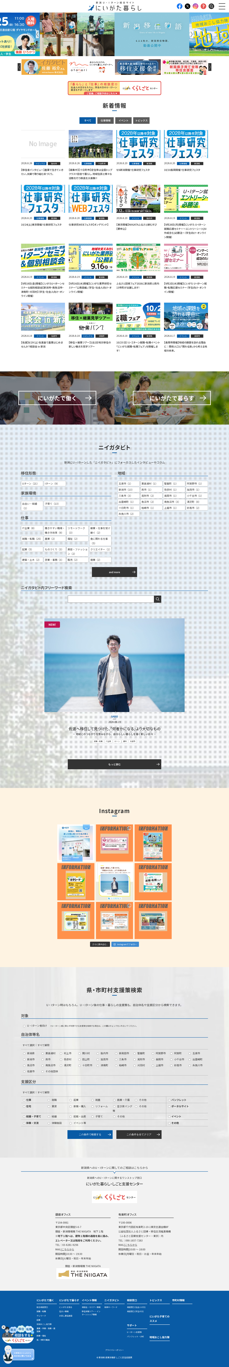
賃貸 (54, 1106)
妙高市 (178, 1065)
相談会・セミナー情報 (91, 1307)
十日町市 (87, 1065)
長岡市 (159, 1059)
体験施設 (56, 1123)
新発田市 (123, 1053)
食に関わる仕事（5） (99, 541)
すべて (87, 120)
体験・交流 (32, 1123)
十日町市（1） (127, 508)
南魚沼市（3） (172, 502)
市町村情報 (178, 1300)
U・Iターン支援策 (134, 1332)
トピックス (141, 120)
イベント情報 (89, 1300)
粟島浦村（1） (149, 483)
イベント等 (79, 1123)
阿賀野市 (160, 1053)
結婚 (54, 1116)
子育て (99, 1116)
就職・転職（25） (32, 539)
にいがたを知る (65, 1307)
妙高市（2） (194, 508)
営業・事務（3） (54, 560)
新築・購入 (79, 1106)
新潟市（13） (126, 489)
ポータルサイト (180, 1106)
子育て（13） (52, 503)
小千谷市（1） (195, 496)
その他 (142, 1100)
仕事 (28, 1100)
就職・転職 (98, 741)
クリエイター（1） (100, 549)
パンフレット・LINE (135, 1336)
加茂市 (104, 1059)
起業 (76, 1100)
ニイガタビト (111, 1300)
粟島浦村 (50, 1053)
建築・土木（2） (31, 560)
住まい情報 (64, 1311)
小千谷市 (179, 1059)
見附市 (141, 1059)
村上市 (67, 1053)
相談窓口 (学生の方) (135, 1311)
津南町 (104, 1065)
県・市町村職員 (43, 1339)
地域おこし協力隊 (44, 1324)
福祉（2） (73, 539)
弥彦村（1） (171, 489)
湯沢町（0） (194, 502)
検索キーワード (110, 1307)
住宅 (28, 1106)
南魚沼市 (50, 1065)
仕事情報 (106, 120)
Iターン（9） (52, 483)
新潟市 (30, 1059)
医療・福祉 (41, 1335)
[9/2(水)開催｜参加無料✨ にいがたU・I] (114, 843)
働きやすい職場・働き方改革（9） (55, 530)
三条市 (122, 1059)
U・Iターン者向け (36, 1025)
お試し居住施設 (65, 1315)
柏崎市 (122, 1065)
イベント (124, 120)
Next (191, 34)
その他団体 (51, 1071)
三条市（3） (126, 496)
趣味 (125, 741)
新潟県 (30, 1053)
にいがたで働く (45, 1300)
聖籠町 (141, 1053)
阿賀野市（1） (195, 483)
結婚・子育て (33, 1116)
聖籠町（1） (171, 483)
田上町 (86, 1059)
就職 (54, 1100)
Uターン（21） (30, 483)
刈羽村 (141, 1065)
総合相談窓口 (42, 1307)
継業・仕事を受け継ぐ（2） (100, 530)
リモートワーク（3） (76, 530)
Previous (37, 34)
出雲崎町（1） (127, 502)
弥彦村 (67, 1059)
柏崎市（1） (148, 508)
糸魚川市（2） (127, 514)
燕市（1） (147, 489)
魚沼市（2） (148, 502)
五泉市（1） (126, 483)
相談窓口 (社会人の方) (136, 1307)
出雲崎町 (197, 1059)
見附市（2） (148, 496)
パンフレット (178, 1100)
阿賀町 (178, 1053)
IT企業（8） (29, 528)
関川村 (86, 1053)
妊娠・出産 (79, 1116)
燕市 (47, 1059)
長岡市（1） (171, 496)
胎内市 (104, 1053)
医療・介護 (123, 1100)
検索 (157, 599)
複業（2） (96, 560)
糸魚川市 (197, 1065)
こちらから (68, 1249)
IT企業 (108, 741)
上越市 (159, 1065)
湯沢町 (67, 1065)
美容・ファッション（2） (78, 551)
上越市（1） (171, 508)
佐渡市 (132, 741)
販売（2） (73, 560)
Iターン (117, 741)
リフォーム (101, 1106)
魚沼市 (30, 1065)
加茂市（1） (194, 489)
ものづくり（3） (54, 549)
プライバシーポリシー (114, 1350)
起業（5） (27, 549)
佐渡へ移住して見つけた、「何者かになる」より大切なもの (114, 728)
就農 (97, 1100)
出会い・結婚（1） (29, 506)
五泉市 (196, 1053)
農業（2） (50, 539)
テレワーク (41, 1315)
